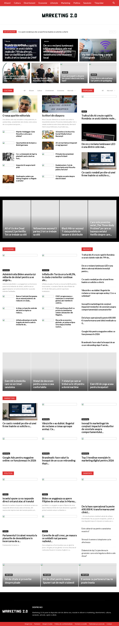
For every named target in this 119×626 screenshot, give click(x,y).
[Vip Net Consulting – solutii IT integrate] (97, 50)
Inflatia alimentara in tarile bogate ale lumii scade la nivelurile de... (26, 322)
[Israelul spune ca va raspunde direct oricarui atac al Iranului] (20, 486)
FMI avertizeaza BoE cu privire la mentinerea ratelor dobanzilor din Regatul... (65, 311)
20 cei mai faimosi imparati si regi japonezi (66, 144)
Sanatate (87, 3)
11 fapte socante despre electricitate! (65, 177)
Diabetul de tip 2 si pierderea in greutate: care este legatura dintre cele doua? (99, 553)
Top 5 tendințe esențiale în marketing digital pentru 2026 (98, 459)
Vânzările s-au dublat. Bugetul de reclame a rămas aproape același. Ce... (58, 426)
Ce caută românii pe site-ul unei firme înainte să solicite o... (98, 174)
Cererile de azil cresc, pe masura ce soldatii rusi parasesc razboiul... (59, 538)
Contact (109, 624)
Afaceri (7, 3)
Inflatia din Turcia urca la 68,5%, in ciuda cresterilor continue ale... (59, 277)
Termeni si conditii (81, 624)
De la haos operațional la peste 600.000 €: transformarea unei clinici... (98, 509)
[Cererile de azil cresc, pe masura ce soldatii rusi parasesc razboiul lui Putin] (59, 523)
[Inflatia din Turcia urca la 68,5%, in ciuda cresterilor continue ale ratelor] (59, 262)
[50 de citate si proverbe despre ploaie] (21, 575)
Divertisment (29, 3)
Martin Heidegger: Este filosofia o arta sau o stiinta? (25, 133)
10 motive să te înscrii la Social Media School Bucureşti (65, 133)
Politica (76, 3)
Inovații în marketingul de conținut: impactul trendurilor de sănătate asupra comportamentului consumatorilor (99, 307)
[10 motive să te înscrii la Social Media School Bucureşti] (48, 134)
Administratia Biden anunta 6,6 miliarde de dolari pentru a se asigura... (19, 277)
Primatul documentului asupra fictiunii (65, 155)
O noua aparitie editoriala (16, 115)
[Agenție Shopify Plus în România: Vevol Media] (45, 73)
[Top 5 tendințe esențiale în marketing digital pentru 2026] (99, 446)
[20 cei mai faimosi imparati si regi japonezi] (48, 146)
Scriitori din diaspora (53, 115)
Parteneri (37, 624)
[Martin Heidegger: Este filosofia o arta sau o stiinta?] (8, 134)
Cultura (17, 3)
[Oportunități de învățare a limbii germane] (8, 146)
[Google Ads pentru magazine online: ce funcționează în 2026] (20, 446)
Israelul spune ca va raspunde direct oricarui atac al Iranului (18, 500)
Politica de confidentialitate (64, 624)
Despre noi (28, 624)
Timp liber (99, 3)
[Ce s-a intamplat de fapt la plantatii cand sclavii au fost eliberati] (8, 157)
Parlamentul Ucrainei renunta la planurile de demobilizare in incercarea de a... (20, 538)
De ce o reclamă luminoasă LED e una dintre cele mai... (98, 145)
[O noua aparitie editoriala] (20, 103)
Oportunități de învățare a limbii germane (26, 144)
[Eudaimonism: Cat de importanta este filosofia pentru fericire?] (48, 168)
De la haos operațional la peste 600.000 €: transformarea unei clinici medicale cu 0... (99, 320)
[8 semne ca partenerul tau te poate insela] (97, 575)
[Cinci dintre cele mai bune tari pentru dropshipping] (102, 73)
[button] (113, 3)
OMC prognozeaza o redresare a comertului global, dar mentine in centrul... (64, 299)
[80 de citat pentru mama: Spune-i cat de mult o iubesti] (59, 575)
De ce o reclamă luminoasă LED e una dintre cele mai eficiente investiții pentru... (97, 268)
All (24, 90)
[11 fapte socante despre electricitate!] (48, 179)
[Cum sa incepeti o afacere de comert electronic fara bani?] (74, 73)
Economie (43, 3)
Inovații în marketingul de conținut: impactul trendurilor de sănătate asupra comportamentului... (98, 427)
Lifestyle (54, 3)
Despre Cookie (47, 624)
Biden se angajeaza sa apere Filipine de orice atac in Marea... (59, 500)
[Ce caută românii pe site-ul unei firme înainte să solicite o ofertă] (99, 160)
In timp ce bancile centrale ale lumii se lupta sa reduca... (26, 310)
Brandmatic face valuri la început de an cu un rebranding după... (58, 460)
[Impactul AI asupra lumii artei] (8, 168)
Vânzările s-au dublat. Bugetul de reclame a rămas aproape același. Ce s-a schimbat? (52, 32)
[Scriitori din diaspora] (59, 103)
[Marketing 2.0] (59, 15)
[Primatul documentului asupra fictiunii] (48, 157)
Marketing (65, 3)
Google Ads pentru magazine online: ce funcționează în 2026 (19, 459)
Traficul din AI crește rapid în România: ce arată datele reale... (99, 117)
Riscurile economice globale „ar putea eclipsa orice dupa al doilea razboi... (65, 323)
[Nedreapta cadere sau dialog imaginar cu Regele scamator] (8, 179)
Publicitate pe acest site (96, 624)
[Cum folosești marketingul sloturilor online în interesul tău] (16, 73)
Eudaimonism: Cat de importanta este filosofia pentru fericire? (65, 167)
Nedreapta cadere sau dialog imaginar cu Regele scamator (26, 178)
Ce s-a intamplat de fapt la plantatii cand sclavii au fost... (26, 156)
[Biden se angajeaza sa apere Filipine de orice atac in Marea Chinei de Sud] (59, 486)
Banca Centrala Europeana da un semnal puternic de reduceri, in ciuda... (26, 298)
